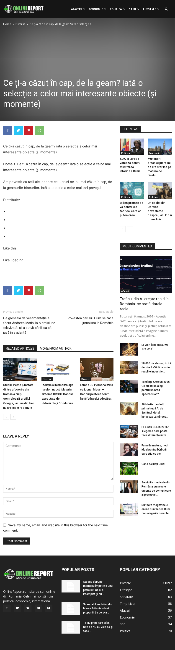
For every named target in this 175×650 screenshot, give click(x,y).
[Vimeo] (27, 608)
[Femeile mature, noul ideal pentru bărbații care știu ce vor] (129, 449)
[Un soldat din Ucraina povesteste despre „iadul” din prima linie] (160, 190)
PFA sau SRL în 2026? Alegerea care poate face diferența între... (155, 431)
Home (7, 24)
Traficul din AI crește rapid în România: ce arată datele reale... (144, 303)
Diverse (20, 24)
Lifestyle (149, 9)
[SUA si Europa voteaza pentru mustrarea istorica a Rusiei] (132, 147)
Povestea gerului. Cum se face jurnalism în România (90, 320)
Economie (96, 9)
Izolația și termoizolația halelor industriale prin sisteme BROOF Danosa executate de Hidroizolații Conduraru (57, 394)
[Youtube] (48, 608)
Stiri (132, 9)
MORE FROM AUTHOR (56, 348)
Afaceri (76, 9)
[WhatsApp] (39, 130)
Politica (116, 9)
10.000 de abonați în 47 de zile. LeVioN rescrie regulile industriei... (156, 367)
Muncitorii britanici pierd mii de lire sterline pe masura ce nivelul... (160, 167)
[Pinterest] (28, 130)
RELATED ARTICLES (20, 348)
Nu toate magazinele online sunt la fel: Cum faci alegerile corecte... (156, 509)
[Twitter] (18, 130)
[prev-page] (6, 417)
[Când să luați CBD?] (129, 468)
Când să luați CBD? (153, 464)
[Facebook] (7, 130)
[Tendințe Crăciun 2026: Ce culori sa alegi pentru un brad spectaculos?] (129, 386)
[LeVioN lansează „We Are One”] (129, 349)
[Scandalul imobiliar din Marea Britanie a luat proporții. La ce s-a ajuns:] (71, 608)
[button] (166, 9)
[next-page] (13, 417)
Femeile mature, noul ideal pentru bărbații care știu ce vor (155, 449)
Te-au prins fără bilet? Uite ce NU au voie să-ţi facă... (98, 627)
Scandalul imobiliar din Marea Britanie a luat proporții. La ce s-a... (97, 608)
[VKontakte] (38, 608)
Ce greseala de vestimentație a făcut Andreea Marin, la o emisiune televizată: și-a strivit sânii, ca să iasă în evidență (29, 325)
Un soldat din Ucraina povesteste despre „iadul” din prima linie (160, 211)
